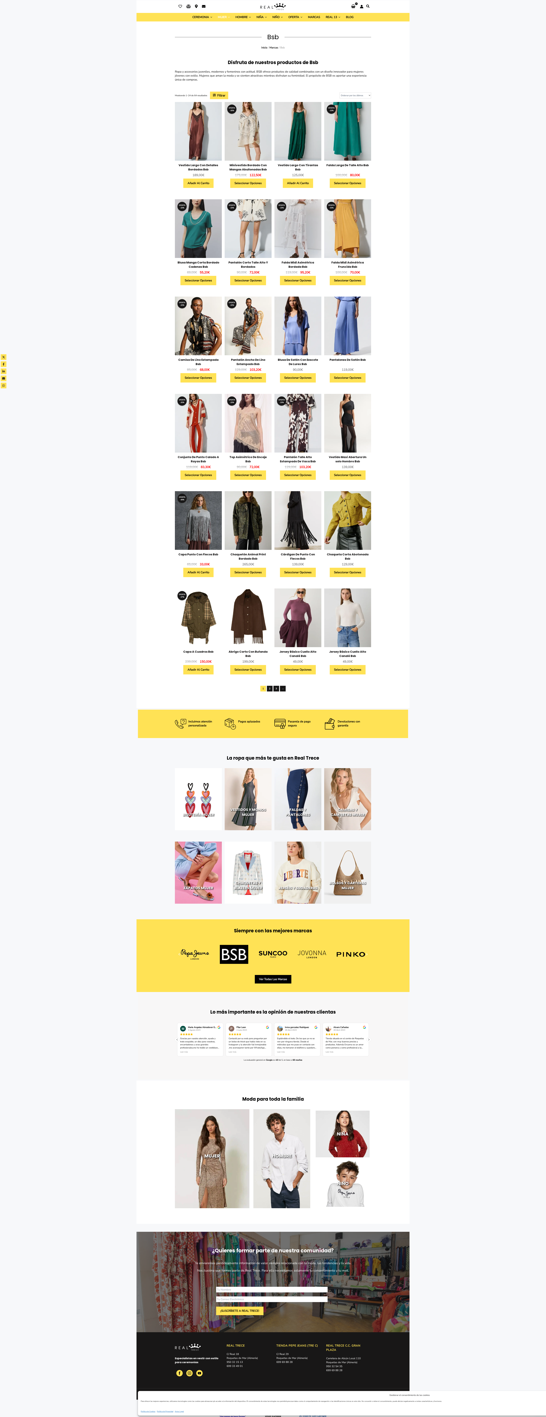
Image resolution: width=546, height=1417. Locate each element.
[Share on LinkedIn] (3, 371)
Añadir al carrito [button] (198, 183)
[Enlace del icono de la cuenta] (361, 6)
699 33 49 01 (235, 1366)
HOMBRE (282, 1156)
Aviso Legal (179, 1411)
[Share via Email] (3, 378)
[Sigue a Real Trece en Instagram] (190, 1375)
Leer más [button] (184, 1052)
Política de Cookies (148, 1411)
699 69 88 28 (284, 1362)
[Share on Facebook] (3, 364)
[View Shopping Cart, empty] (353, 6)
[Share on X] (3, 357)
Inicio (264, 47)
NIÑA (343, 1134)
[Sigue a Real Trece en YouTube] (199, 1375)
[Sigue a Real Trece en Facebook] (180, 1375)
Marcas (273, 47)
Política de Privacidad (165, 1411)
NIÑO (343, 1183)
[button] (368, 6)
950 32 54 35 (334, 1366)
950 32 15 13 (235, 1362)
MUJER (212, 1156)
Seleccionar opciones (248, 183)
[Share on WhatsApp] (3, 385)
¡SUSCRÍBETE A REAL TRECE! (239, 1311)
